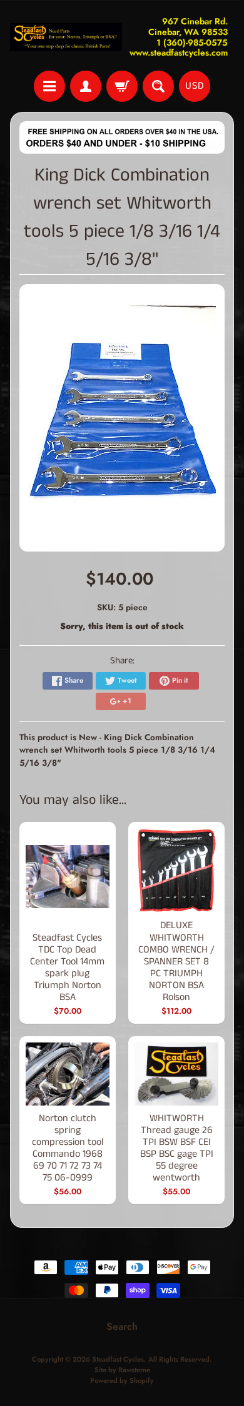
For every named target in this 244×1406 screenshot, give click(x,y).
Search (122, 1326)
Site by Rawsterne (122, 1370)
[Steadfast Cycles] (66, 37)
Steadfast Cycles (118, 1359)
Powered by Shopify (122, 1380)
